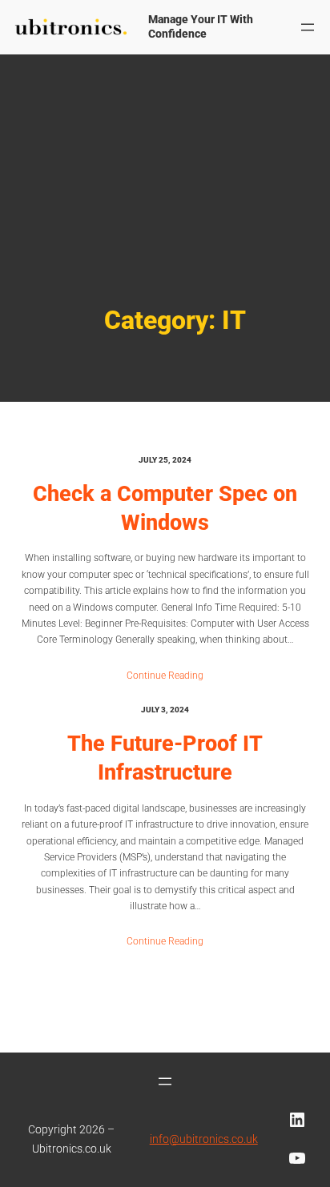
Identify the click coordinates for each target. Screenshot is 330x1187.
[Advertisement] (165, 211)
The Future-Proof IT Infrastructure (165, 758)
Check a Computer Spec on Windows (165, 508)
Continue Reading (165, 675)
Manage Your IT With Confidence (200, 26)
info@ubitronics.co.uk (204, 1139)
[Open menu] (307, 27)
